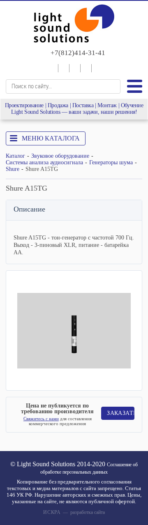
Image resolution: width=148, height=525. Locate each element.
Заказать (120, 413)
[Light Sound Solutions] (74, 24)
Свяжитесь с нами (41, 418)
